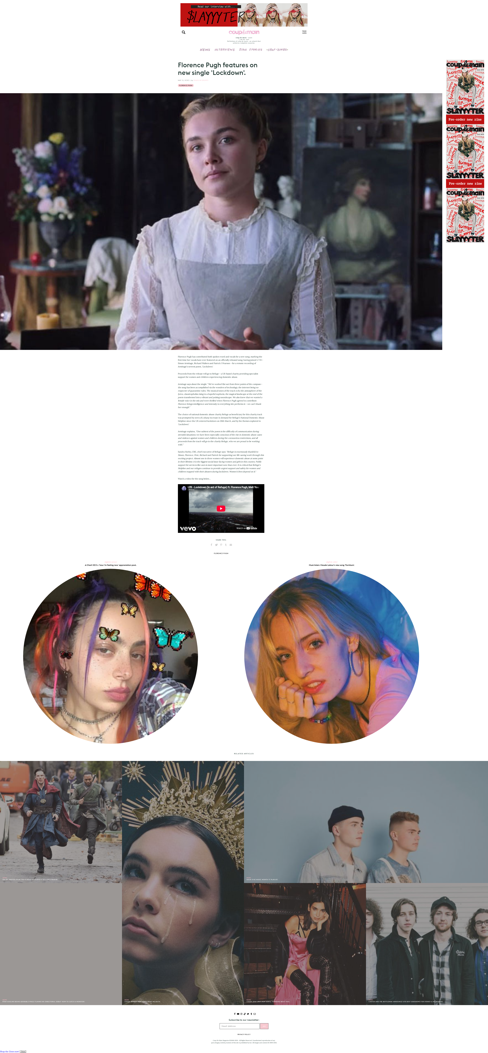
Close (23, 1052)
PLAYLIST (304, 32)
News (205, 51)
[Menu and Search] (183, 32)
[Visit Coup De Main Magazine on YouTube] (238, 1014)
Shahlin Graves (201, 80)
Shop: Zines (277, 48)
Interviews (225, 48)
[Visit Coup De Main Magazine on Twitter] (248, 1014)
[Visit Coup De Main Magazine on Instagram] (241, 1014)
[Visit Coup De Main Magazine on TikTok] (244, 1014)
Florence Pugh (185, 85)
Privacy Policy (244, 1034)
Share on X (216, 545)
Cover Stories (250, 48)
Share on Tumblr (226, 545)
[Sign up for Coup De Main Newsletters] (254, 1014)
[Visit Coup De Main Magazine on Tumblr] (251, 1014)
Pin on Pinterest (221, 545)
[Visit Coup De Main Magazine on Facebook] (234, 1014)
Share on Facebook (211, 545)
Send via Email (231, 545)
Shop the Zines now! (9, 1051)
